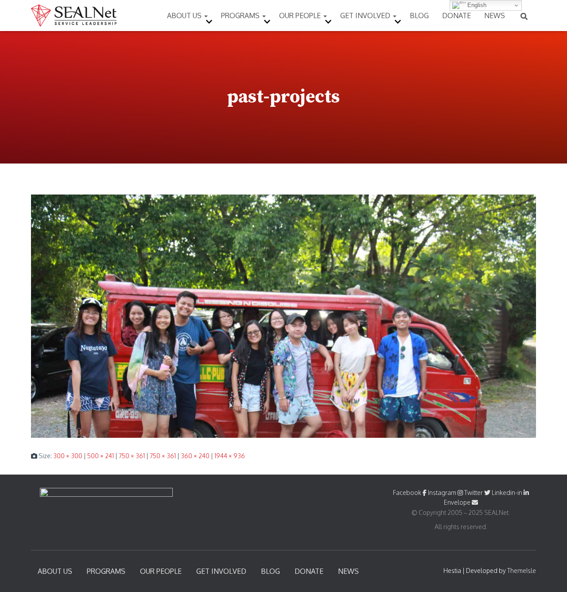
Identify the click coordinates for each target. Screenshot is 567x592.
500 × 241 (100, 456)
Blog (419, 15)
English (476, 5)
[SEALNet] (73, 15)
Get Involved (366, 15)
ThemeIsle (521, 570)
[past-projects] (283, 315)
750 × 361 (132, 456)
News (494, 15)
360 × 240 (195, 456)
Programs (241, 15)
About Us (185, 15)
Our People (300, 15)
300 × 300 (67, 456)
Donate (456, 15)
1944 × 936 (229, 456)
